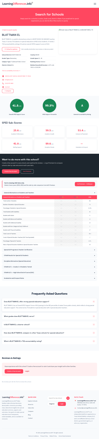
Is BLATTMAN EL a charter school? (17, 325)
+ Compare (7, 91)
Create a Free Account (14, 371)
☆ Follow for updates (10, 49)
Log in (27, 371)
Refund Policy (53, 436)
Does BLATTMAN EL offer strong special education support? (26, 302)
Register (52, 404)
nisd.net (7, 87)
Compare (30, 411)
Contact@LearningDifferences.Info (87, 408)
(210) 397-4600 (9, 83)
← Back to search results (9, 30)
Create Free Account (10, 171)
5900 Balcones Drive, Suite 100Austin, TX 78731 (86, 404)
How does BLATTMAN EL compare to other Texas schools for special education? (34, 333)
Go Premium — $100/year (85, 184)
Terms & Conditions (33, 436)
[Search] (68, 398)
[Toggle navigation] (95, 4)
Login (62, 404)
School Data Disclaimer (65, 436)
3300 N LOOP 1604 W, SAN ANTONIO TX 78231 (18, 76)
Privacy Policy (44, 436)
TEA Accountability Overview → (11, 71)
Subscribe (31, 408)
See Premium (27, 171)
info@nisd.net (9, 80)
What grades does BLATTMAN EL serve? (19, 316)
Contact (30, 418)
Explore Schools (32, 401)
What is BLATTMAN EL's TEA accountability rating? (23, 341)
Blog (29, 415)
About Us (30, 405)
